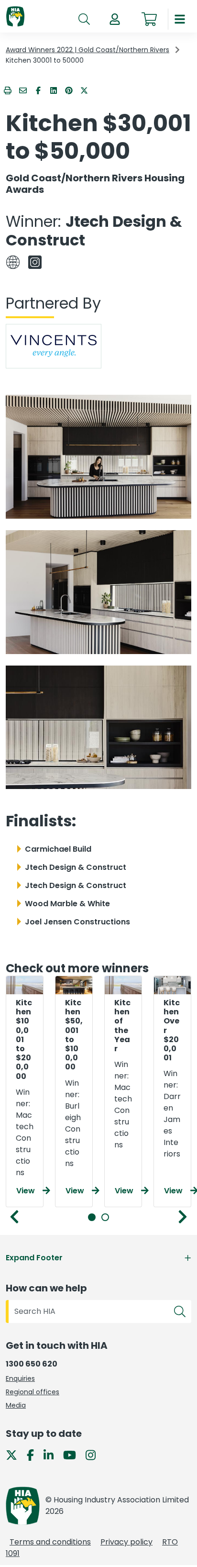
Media (16, 1405)
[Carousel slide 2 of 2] (105, 1217)
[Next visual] (182, 1216)
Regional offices (32, 1392)
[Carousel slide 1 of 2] (91, 1217)
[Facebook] (34, 1454)
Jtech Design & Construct (94, 230)
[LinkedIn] (52, 1454)
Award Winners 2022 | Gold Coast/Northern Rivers (87, 50)
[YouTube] (73, 1454)
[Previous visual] (14, 1216)
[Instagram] (94, 1454)
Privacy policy (126, 1541)
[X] (15, 1454)
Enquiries (20, 1378)
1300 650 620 (31, 1363)
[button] (114, 19)
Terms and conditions (50, 1541)
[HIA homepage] (15, 16)
